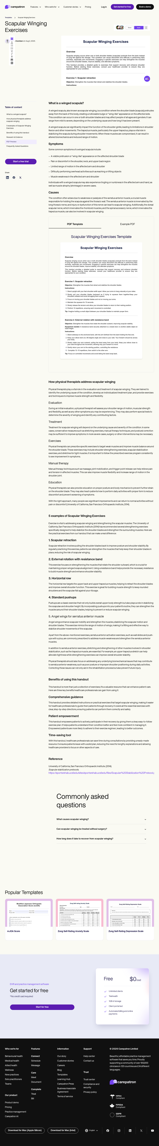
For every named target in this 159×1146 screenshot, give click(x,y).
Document (36, 1082)
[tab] (75, 224)
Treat (33, 1094)
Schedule (35, 1061)
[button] (91, 1130)
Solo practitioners (13, 1079)
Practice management (15, 1112)
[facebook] (107, 1130)
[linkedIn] (130, 1130)
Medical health (12, 1061)
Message (35, 1066)
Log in (104, 7)
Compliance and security (91, 1086)
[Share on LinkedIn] (7, 177)
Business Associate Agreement (66, 1090)
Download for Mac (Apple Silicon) (24, 1130)
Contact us (88, 1061)
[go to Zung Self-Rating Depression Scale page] (130, 913)
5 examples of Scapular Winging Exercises (18, 127)
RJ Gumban (18, 41)
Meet (33, 1077)
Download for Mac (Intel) (63, 1130)
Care (33, 1073)
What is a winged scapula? (16, 114)
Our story (61, 1056)
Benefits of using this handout (17, 133)
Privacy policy (90, 1092)
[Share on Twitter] (20, 177)
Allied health (11, 1066)
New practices (12, 1075)
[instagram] (118, 1130)
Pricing (88, 7)
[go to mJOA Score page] (29, 913)
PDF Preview (11, 142)
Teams (8, 1084)
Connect (35, 1056)
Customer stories (70, 7)
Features (34, 7)
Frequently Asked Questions (17, 146)
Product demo (12, 1103)
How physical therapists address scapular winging (18, 120)
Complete (36, 1089)
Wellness (9, 1070)
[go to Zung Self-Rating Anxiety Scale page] (79, 913)
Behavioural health (14, 1056)
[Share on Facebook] (14, 177)
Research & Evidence (14, 137)
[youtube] (152, 1130)
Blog (59, 1070)
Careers (61, 1066)
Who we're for (51, 7)
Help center (89, 1056)
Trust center (89, 1080)
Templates (62, 1075)
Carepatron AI (11, 1116)
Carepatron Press (65, 1084)
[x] (141, 1130)
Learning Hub (63, 1079)
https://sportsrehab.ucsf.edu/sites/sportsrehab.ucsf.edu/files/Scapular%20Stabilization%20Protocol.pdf (103, 773)
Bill (32, 1099)
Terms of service (65, 1097)
